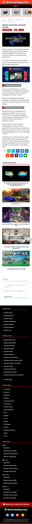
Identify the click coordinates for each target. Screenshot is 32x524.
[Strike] (11, 291)
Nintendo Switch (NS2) (9, 340)
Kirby (5, 412)
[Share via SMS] (21, 155)
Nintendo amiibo (8, 379)
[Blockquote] (18, 291)
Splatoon (6, 415)
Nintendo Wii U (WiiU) (9, 345)
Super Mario (7, 389)
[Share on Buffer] (16, 155)
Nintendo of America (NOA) (10, 453)
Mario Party (7, 395)
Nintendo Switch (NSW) (10, 343)
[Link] (20, 291)
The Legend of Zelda (9, 401)
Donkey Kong (7, 404)
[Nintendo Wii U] (27, 12)
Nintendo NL (7, 448)
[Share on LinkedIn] (26, 151)
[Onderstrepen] (9, 291)
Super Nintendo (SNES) (10, 369)
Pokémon (6, 398)
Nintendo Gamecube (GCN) (11, 357)
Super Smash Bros (9, 409)
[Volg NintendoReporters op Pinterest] (17, 515)
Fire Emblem (7, 424)
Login (6, 279)
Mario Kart (6, 392)
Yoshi (5, 418)
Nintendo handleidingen (10, 321)
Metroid (6, 421)
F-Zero (5, 436)
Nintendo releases (8, 318)
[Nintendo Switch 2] (5, 12)
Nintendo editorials (9, 324)
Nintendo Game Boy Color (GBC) (12, 363)
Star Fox (6, 427)
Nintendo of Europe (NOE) (10, 450)
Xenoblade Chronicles (9, 430)
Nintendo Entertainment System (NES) (13, 375)
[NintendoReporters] (16, 3)
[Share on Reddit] (7, 155)
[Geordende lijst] (14, 291)
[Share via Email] (25, 155)
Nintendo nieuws (8, 312)
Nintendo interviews (9, 327)
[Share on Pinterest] (12, 155)
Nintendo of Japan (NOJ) (10, 456)
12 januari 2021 (7, 29)
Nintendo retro (7, 330)
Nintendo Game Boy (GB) (10, 372)
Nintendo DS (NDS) (9, 354)
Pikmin (5, 433)
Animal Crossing (8, 406)
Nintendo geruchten (9, 315)
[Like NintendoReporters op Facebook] (7, 515)
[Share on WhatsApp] (9, 151)
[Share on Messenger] (22, 151)
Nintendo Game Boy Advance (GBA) (13, 360)
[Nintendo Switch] (16, 12)
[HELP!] (23, 515)
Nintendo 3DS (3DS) (9, 348)
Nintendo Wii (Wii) (8, 351)
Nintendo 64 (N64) (8, 366)
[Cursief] (7, 291)
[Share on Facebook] (18, 151)
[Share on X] (13, 151)
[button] (16, 6)
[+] (22, 290)
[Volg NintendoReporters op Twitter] (12, 515)
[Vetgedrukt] (5, 291)
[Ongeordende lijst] (16, 291)
